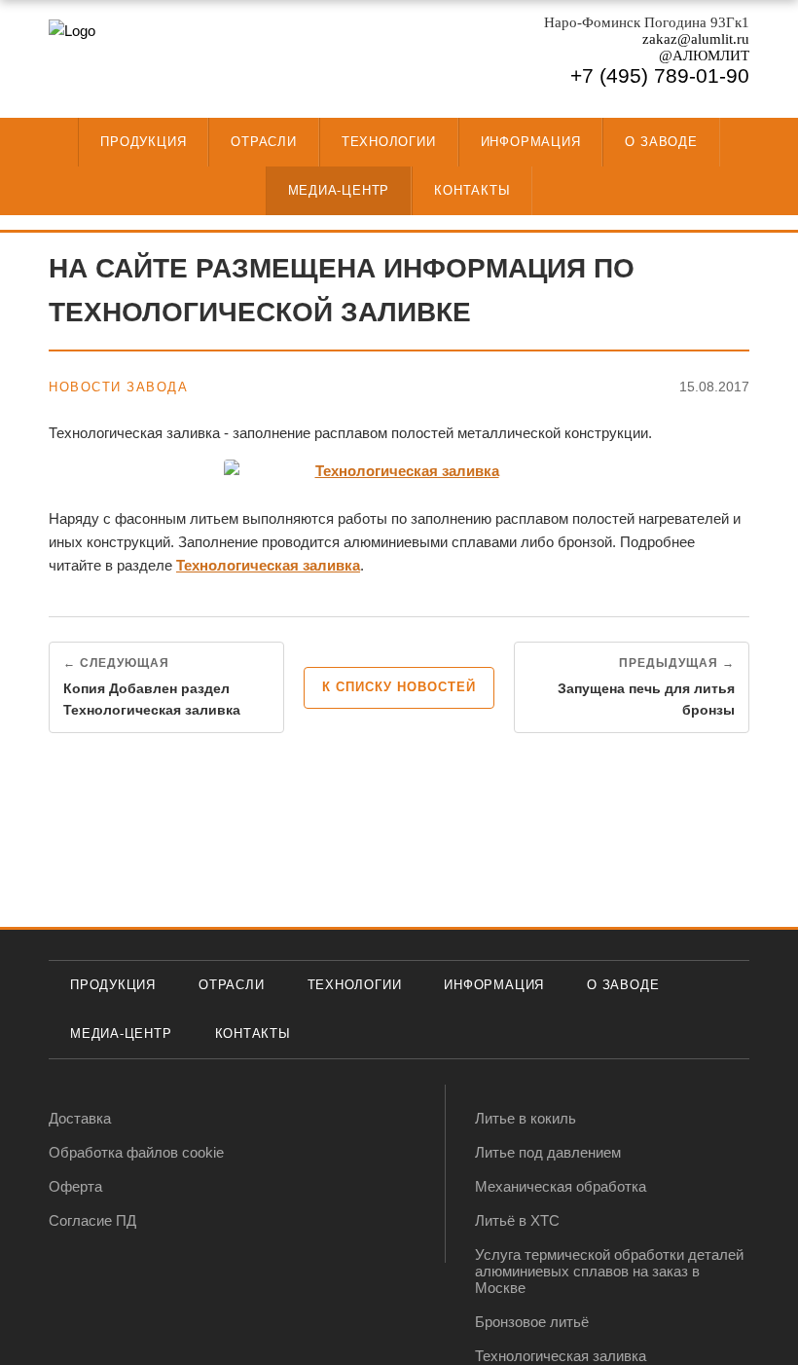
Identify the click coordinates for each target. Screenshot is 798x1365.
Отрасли (263, 141)
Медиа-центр (339, 190)
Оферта (75, 1186)
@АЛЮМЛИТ (704, 55)
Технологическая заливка (268, 565)
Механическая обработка (560, 1186)
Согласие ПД (92, 1220)
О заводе (661, 141)
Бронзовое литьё (532, 1321)
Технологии (389, 141)
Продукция (143, 141)
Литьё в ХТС (517, 1220)
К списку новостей (399, 687)
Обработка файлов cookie (136, 1152)
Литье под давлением (548, 1152)
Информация (531, 141)
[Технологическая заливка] (399, 471)
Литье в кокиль (525, 1118)
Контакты (472, 190)
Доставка (80, 1118)
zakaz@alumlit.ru (695, 39)
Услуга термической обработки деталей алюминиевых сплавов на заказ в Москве (609, 1271)
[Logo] (146, 61)
